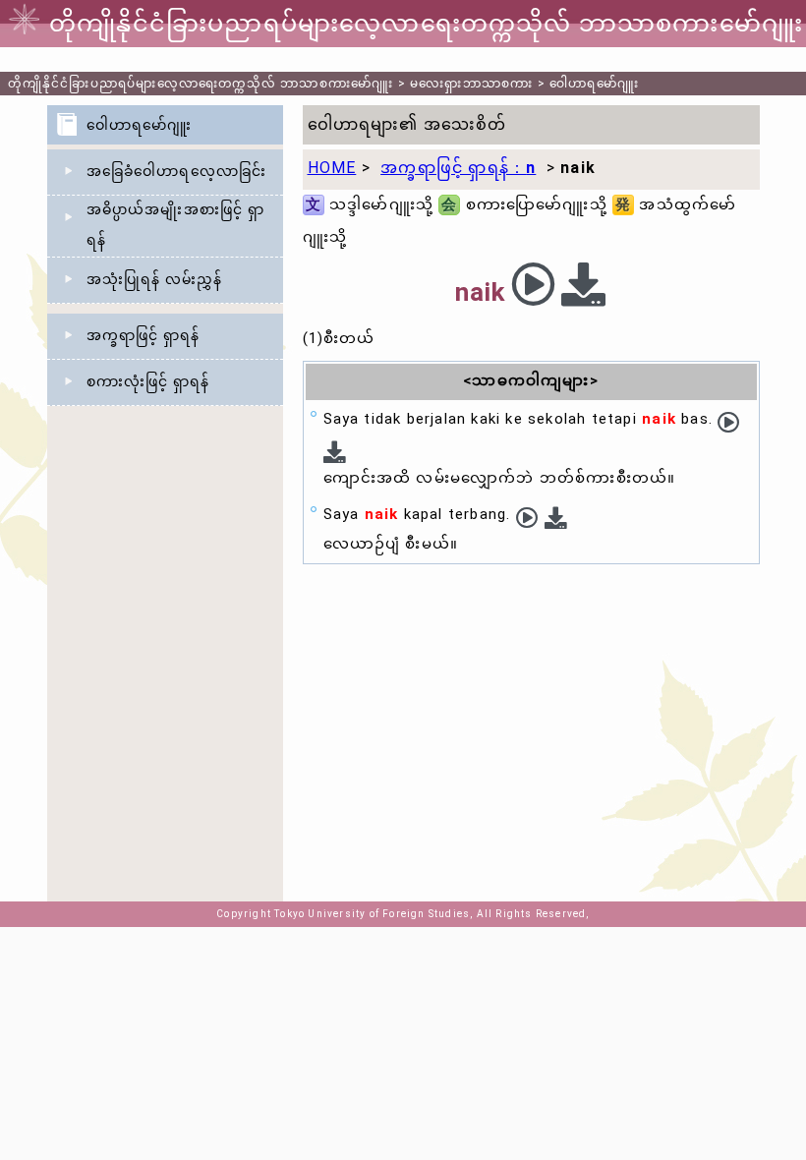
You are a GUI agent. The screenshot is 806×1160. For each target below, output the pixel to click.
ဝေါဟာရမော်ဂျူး (594, 83)
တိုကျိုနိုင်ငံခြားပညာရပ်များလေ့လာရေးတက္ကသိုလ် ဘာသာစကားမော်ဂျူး (200, 83)
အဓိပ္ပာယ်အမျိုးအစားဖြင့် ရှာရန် (175, 225)
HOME (332, 167)
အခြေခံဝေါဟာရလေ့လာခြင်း (176, 171)
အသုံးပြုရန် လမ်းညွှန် (154, 279)
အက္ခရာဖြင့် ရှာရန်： (458, 167)
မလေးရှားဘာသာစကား (471, 83)
